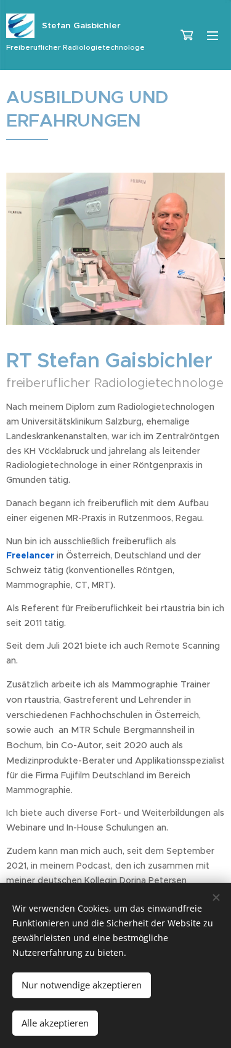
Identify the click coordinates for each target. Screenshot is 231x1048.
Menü (212, 35)
